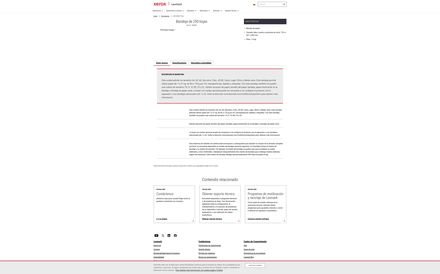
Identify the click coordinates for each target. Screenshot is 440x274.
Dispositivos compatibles (201, 63)
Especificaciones (179, 63)
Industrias (190, 11)
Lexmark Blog (249, 257)
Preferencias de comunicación (210, 245)
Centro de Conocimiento (255, 241)
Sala (245, 245)
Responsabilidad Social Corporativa (167, 253)
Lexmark (158, 241)
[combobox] (272, 4)
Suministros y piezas (174, 11)
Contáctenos (204, 241)
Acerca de (157, 245)
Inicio (168, 4)
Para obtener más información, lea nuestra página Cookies (199, 270)
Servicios (216, 11)
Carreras (157, 249)
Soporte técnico (231, 11)
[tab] (162, 63)
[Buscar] (284, 4)
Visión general (162, 63)
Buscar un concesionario (208, 257)
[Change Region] (254, 4)
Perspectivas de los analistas (254, 253)
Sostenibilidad (159, 257)
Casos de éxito (249, 249)
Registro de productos (207, 253)
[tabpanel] (220, 114)
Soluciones (204, 11)
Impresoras (157, 11)
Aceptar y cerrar (255, 265)
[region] (220, 267)
